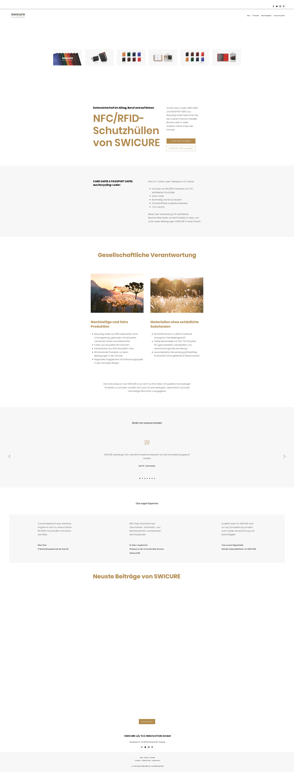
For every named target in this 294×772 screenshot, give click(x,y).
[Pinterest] (284, 6)
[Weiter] (284, 456)
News (146, 757)
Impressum (156, 760)
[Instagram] (280, 6)
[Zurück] (9, 456)
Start (141, 757)
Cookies (138, 760)
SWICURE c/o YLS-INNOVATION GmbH (147, 736)
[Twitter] (277, 6)
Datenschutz (146, 760)
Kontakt (152, 757)
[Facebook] (273, 6)
